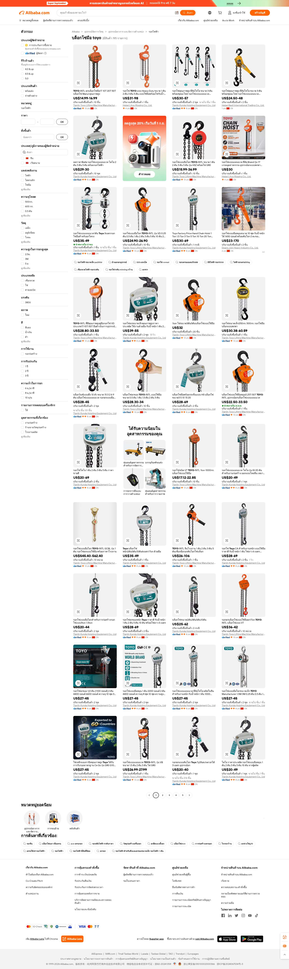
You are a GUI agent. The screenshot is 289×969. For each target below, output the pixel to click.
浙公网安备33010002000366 (199, 964)
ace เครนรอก (76, 844)
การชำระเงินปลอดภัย (86, 874)
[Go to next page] (189, 795)
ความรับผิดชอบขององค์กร (39, 887)
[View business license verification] (174, 964)
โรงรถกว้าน (227, 844)
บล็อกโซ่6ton (179, 844)
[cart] (220, 13)
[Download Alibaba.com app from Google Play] (252, 939)
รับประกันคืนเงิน (83, 881)
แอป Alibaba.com (204, 939)
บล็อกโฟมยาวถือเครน (51, 844)
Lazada (144, 953)
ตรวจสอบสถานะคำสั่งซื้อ (234, 887)
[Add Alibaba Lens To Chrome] (72, 939)
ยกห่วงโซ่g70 (247, 844)
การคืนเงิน (177, 893)
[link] (284, 937)
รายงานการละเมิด (181, 906)
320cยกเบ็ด (141, 262)
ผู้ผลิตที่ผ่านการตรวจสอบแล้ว (138, 874)
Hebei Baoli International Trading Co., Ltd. (243, 105)
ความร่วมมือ (227, 903)
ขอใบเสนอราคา (131, 881)
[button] (177, 13)
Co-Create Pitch (34, 881)
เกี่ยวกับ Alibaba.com (37, 867)
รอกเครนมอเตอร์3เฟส (188, 262)
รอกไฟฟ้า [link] (154, 31)
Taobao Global (158, 953)
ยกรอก (103, 851)
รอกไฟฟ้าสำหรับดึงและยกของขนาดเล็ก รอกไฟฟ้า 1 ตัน (139, 851)
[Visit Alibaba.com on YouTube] (250, 915)
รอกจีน (29, 844)
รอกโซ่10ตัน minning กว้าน (121, 269)
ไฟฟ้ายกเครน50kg (241, 262)
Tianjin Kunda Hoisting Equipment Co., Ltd (193, 105)
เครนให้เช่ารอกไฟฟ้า (36, 851)
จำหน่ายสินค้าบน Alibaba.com (236, 874)
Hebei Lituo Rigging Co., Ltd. (137, 105)
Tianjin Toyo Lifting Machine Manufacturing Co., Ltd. (95, 105)
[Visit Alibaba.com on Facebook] (223, 915)
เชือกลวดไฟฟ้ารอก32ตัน (88, 269)
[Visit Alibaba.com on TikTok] (257, 915)
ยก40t (145, 269)
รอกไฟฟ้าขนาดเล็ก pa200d (89, 262)
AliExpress (96, 953)
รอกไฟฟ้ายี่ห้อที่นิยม (81, 851)
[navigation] (44, 414)
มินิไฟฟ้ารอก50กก (216, 262)
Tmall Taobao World (128, 953)
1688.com (110, 953)
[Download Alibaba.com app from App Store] (227, 939)
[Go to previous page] (149, 795)
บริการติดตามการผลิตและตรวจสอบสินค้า (93, 901)
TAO (170, 953)
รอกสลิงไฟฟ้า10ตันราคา (103, 844)
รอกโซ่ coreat (163, 262)
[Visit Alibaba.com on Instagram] (243, 915)
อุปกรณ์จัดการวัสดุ (93, 31)
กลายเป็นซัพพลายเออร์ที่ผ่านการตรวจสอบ (240, 895)
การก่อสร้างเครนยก (203, 844)
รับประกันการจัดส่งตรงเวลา (89, 887)
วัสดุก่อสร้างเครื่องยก (132, 844)
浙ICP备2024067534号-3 (230, 964)
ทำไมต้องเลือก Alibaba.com (40, 874)
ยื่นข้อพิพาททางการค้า (183, 887)
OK (62, 121)
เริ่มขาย (225, 881)
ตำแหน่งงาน (32, 893)
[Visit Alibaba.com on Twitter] (236, 915)
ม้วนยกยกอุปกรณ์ (119, 262)
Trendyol (180, 953)
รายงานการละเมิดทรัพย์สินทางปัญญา (191, 900)
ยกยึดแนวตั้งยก (157, 844)
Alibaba (75, 31)
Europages (193, 953)
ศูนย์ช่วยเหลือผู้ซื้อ (181, 874)
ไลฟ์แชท (176, 881)
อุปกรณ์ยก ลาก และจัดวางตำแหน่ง (126, 31)
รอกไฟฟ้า (59, 851)
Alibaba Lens (37, 939)
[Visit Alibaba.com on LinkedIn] (230, 915)
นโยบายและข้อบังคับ (85, 909)
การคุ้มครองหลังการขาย (87, 893)
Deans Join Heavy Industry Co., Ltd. (240, 247)
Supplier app (156, 939)
